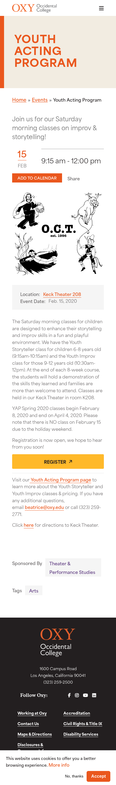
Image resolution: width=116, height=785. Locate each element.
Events (40, 99)
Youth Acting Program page (60, 479)
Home (19, 99)
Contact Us (28, 723)
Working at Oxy (32, 713)
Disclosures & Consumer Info (32, 747)
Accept (98, 776)
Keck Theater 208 (62, 293)
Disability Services (80, 734)
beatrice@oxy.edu (44, 506)
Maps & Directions (35, 734)
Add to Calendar (37, 178)
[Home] (34, 8)
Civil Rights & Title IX (82, 723)
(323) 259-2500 (58, 682)
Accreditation (76, 713)
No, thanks (74, 776)
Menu (100, 8)
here (29, 524)
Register (55, 461)
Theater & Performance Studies (72, 567)
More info (59, 764)
